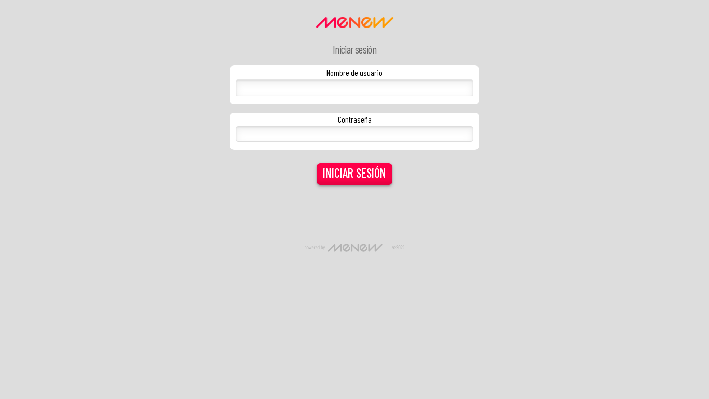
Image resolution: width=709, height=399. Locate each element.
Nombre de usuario (354, 72)
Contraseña (355, 119)
